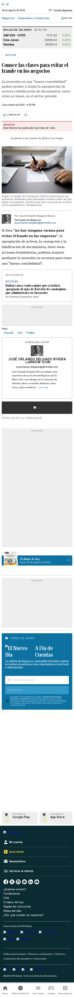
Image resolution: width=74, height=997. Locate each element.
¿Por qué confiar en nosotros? (23, 915)
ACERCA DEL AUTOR (37, 342)
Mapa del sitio (12, 910)
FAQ (6, 898)
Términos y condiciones (40, 954)
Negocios (8, 18)
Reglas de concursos (17, 906)
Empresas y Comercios (34, 18)
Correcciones (39, 958)
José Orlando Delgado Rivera (37, 359)
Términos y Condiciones (19, 699)
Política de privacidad (14, 954)
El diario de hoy (13, 902)
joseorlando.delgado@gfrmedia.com (35, 222)
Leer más (43, 387)
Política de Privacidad (52, 697)
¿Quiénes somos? (14, 889)
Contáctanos (11, 893)
